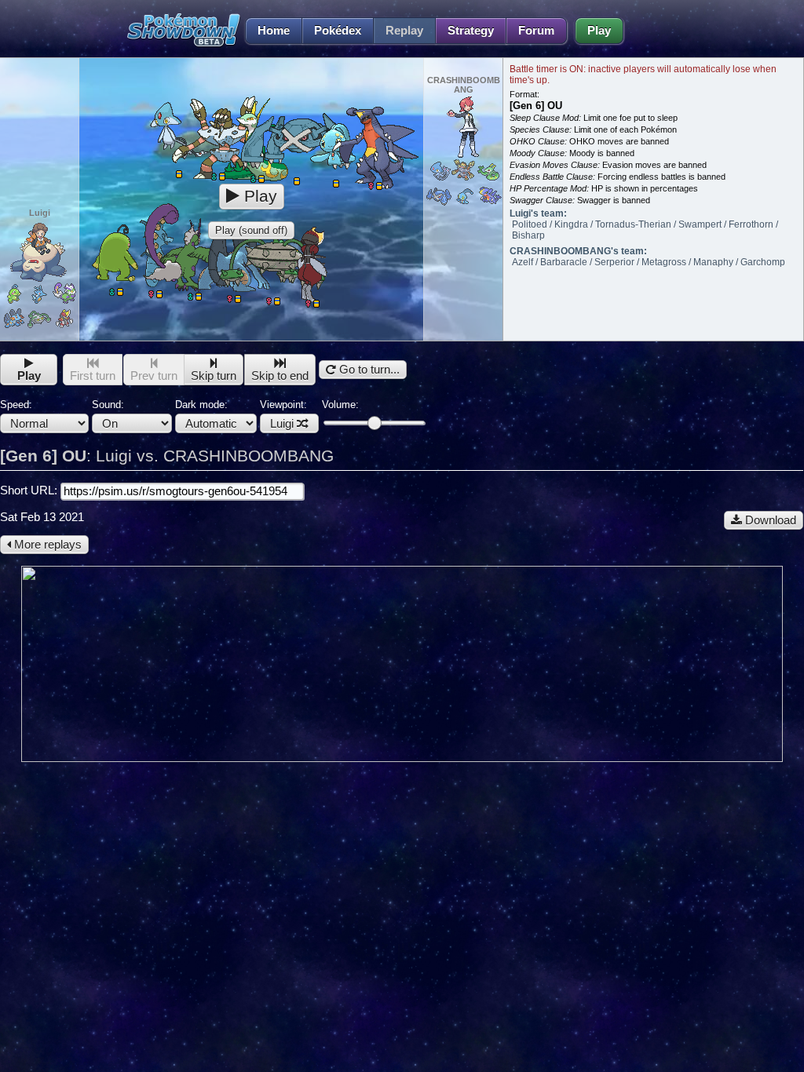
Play (599, 30)
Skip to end (280, 376)
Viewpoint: (283, 414)
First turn (92, 376)
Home (274, 30)
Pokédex (337, 30)
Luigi (282, 423)
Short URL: (30, 490)
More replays (46, 544)
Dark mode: (201, 404)
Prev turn (153, 376)
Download (769, 520)
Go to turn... (368, 369)
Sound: (108, 404)
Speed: (16, 404)
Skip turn (213, 376)
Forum (536, 30)
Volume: (340, 404)
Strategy (471, 30)
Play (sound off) (251, 230)
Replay (404, 30)
